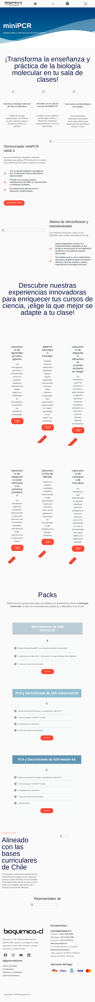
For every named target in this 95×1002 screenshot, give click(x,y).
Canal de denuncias (10, 975)
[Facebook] (5, 955)
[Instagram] (13, 955)
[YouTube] (21, 955)
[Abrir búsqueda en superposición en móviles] (53, 4)
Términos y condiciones (12, 972)
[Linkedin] (29, 955)
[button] (35, 4)
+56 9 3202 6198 (67, 937)
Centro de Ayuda (9, 966)
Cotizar (47, 671)
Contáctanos (8, 969)
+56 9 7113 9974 (66, 940)
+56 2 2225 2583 (66, 934)
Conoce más (17, 421)
